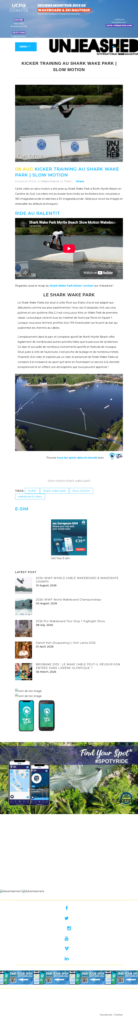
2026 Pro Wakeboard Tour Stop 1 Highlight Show (70, 621)
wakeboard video (30, 496)
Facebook (106, 1014)
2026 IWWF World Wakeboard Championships (68, 599)
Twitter (118, 1014)
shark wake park (54, 490)
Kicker (32, 490)
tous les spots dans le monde (77, 457)
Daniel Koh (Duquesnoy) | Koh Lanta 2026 (66, 642)
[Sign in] (113, 47)
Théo (67, 181)
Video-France (50, 181)
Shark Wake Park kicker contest (71, 285)
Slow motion (81, 490)
